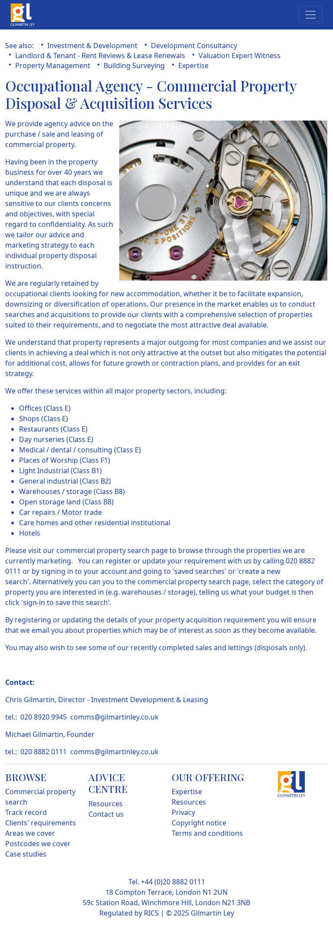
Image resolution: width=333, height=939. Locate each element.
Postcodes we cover (38, 843)
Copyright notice (199, 823)
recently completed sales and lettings (193, 647)
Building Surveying (134, 65)
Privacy (183, 812)
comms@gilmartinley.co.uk (114, 717)
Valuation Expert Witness (240, 55)
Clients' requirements (40, 823)
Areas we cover (30, 833)
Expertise (193, 65)
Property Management (52, 65)
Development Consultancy (194, 45)
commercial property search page (111, 550)
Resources (105, 803)
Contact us (106, 814)
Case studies (25, 854)
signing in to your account (85, 571)
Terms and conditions (207, 833)
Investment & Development (92, 45)
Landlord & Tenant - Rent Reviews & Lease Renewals (100, 55)
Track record (26, 812)
